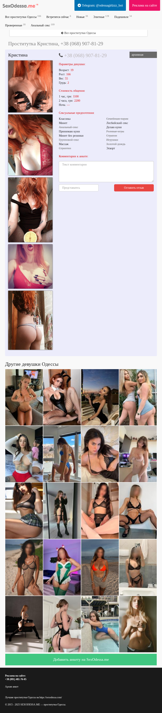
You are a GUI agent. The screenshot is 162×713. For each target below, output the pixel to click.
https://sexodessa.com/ (50, 697)
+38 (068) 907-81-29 (85, 55)
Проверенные (15, 25)
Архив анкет (11, 686)
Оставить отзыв (134, 187)
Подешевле (123, 17)
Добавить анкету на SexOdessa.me (81, 659)
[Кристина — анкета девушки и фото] (30, 86)
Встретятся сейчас (58, 17)
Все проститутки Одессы (23, 17)
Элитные (101, 17)
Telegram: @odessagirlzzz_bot (102, 5)
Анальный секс (43, 25)
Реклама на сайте (144, 5)
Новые (82, 17)
